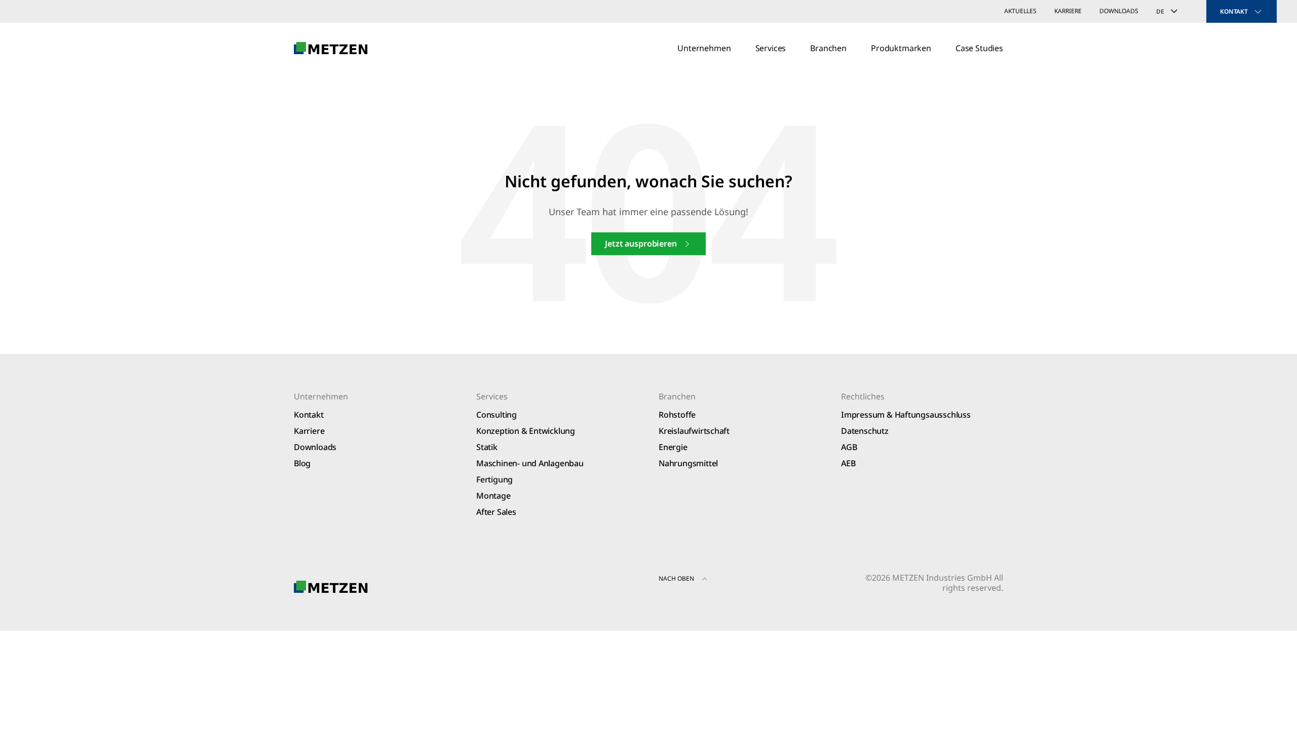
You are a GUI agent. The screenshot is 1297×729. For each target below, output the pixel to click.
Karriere (1068, 11)
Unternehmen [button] (704, 48)
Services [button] (770, 48)
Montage (493, 495)
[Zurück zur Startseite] (331, 48)
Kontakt (309, 414)
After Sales (496, 511)
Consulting (496, 414)
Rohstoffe (677, 414)
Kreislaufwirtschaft (694, 430)
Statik (487, 447)
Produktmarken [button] (901, 48)
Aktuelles (1020, 11)
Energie (673, 447)
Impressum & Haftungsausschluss (906, 414)
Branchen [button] (828, 48)
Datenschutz (865, 430)
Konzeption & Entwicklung (525, 430)
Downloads (1118, 11)
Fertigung (494, 479)
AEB (848, 463)
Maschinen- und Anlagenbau (530, 463)
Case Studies (979, 48)
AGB (849, 447)
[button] (705, 580)
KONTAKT (1234, 11)
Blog (302, 463)
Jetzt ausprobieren (640, 243)
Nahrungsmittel (688, 463)
